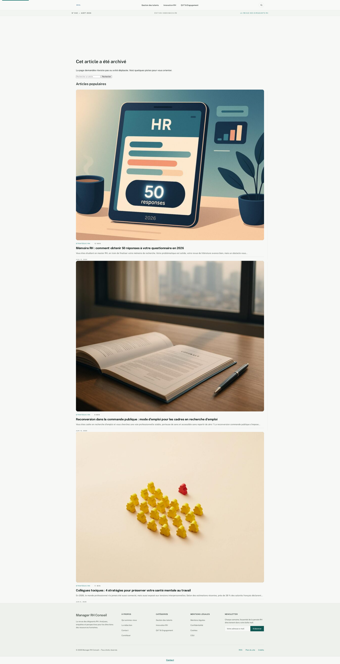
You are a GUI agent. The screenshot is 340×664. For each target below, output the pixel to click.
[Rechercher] (261, 5)
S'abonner (257, 629)
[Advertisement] (170, 36)
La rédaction (127, 625)
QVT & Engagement (189, 5)
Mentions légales (197, 620)
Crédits (261, 650)
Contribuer (126, 635)
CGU (192, 635)
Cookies (193, 630)
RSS (240, 650)
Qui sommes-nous (129, 620)
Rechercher (106, 77)
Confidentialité (196, 625)
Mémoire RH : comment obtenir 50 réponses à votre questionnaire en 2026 (130, 248)
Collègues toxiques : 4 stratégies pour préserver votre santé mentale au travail (133, 590)
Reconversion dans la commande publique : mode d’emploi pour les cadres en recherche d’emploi (147, 419)
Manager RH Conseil (91, 615)
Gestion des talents (150, 5)
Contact (125, 630)
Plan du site (250, 650)
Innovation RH (169, 5)
